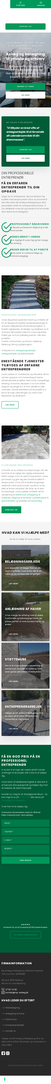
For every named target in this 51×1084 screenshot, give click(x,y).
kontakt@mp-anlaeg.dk (13, 800)
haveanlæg (36, 500)
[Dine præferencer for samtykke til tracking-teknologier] (4, 1079)
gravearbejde (8, 500)
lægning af (17, 497)
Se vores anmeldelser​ (25, 935)
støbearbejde (27, 353)
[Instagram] (8, 1053)
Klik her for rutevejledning (13, 983)
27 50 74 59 (24, 797)
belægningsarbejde (25, 350)
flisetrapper (40, 497)
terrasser (27, 497)
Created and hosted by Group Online (25, 1065)
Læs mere (10, 405)
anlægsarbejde (9, 353)
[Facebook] (3, 1053)
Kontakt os (11, 510)
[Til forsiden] (25, 16)
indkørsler (6, 497)
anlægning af (33, 494)
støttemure (20, 494)
